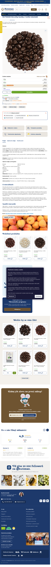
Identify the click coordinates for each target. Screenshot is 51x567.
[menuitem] (4, 14)
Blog (32, 5)
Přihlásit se (17, 309)
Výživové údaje (12, 107)
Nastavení (11, 296)
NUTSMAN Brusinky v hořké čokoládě (40, 339)
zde (32, 293)
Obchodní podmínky (5, 5)
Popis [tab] (4, 140)
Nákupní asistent (15, 113)
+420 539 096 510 (8, 501)
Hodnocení (22, 107)
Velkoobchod (29, 516)
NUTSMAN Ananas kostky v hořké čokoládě (9, 339)
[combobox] (26, 9)
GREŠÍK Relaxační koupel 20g (8, 366)
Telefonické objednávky (14, 134)
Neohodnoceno (12, 19)
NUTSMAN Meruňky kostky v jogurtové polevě (24, 251)
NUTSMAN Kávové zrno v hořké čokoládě (24, 366)
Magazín (3, 514)
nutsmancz (44, 501)
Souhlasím (38, 296)
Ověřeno (19, 448)
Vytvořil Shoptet (5, 562)
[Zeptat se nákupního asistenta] (45, 113)
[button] (9, 115)
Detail (8, 345)
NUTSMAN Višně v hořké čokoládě (24, 339)
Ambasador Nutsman (31, 519)
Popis (5, 107)
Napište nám (22, 5)
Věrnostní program (30, 514)
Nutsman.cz (40, 501)
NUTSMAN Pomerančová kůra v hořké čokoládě (39, 366)
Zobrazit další (25, 378)
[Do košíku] (14, 373)
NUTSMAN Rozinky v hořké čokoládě (39, 251)
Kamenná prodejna (5, 516)
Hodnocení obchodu (6, 519)
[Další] (47, 430)
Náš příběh (3, 511)
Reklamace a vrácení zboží (32, 523)
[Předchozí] (44, 430)
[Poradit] (15, 324)
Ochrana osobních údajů (32, 526)
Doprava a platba (14, 5)
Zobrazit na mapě (6, 541)
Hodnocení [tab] (20, 140)
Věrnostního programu (13, 98)
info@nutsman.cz (21, 501)
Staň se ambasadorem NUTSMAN (41, 5)
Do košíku (30, 92)
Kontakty (28, 5)
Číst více (4, 26)
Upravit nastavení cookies (30, 560)
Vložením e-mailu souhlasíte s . (23, 419)
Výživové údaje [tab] (11, 140)
